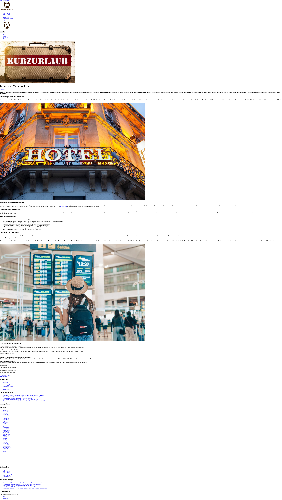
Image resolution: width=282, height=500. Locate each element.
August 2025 (6, 421)
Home (4, 12)
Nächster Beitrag (4, 376)
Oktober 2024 (6, 433)
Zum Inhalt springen (4, 0)
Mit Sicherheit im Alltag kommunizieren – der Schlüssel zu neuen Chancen (20, 399)
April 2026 (5, 411)
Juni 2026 (5, 410)
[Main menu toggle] (2, 32)
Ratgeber (5, 38)
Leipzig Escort (63, 206)
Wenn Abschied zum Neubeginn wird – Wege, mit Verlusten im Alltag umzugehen (22, 396)
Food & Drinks (6, 16)
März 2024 (5, 442)
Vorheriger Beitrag (5, 375)
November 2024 (7, 431)
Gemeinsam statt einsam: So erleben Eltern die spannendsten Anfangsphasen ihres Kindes (23, 395)
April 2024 (5, 440)
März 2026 (5, 413)
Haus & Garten (6, 13)
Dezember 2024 (6, 430)
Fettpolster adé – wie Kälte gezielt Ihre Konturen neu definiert (17, 398)
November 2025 (7, 417)
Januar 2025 (6, 429)
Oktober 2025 (6, 418)
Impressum (5, 37)
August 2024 (6, 435)
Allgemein (5, 20)
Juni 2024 (5, 438)
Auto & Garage (6, 14)
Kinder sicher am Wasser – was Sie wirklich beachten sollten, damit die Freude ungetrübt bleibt (25, 400)
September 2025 (7, 419)
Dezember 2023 (6, 446)
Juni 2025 (5, 422)
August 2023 (6, 451)
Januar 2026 (6, 415)
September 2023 (7, 450)
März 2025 (5, 426)
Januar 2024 (6, 444)
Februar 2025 (6, 427)
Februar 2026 (6, 414)
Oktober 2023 (6, 448)
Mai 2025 (5, 423)
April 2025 (5, 425)
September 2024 (7, 434)
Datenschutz (6, 34)
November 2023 (7, 447)
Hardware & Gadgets (8, 18)
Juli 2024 (5, 436)
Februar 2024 (6, 443)
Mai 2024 (5, 439)
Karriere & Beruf (7, 17)
